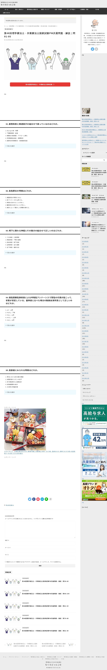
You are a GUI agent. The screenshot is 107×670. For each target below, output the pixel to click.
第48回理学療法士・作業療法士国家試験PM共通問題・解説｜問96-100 (45, 594)
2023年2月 (85, 368)
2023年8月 (85, 336)
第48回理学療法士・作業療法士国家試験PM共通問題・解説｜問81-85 (45, 631)
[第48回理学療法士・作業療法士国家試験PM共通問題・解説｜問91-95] (42, 499)
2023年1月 (85, 373)
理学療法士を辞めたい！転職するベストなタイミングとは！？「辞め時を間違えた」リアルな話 (94, 142)
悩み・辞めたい (19, 9)
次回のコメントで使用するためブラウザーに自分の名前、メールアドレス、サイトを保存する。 (34, 562)
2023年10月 (85, 325)
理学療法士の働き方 (32, 9)
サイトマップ (86, 392)
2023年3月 (85, 362)
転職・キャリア (45, 9)
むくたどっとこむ (8, 4)
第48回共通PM (10, 505)
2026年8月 (85, 241)
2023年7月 (85, 341)
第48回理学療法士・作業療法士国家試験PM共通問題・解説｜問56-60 (45, 581)
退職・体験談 (58, 9)
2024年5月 (85, 304)
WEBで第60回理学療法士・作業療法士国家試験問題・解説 (94, 131)
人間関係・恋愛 (84, 9)
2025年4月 (85, 268)
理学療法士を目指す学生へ (52, 659)
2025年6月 (85, 257)
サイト (7, 554)
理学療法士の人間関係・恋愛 (86, 657)
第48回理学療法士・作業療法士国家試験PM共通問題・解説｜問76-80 (45, 618)
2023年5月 (85, 352)
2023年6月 (85, 347)
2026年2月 (85, 246)
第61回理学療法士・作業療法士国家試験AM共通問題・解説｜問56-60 (93, 120)
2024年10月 (85, 278)
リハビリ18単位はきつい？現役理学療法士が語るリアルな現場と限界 (94, 136)
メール (8, 547)
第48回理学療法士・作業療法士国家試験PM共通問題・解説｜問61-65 (45, 606)
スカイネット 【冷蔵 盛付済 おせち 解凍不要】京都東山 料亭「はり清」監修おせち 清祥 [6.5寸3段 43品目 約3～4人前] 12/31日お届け (39, 452)
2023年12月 (85, 315)
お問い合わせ (6, 13)
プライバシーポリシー (89, 396)
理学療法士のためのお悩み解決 (53, 662)
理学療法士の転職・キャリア (54, 657)
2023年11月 (85, 320)
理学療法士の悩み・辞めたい (38, 657)
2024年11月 (85, 273)
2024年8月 (85, 289)
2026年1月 (85, 252)
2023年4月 (85, 357)
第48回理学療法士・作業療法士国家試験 (39, 84)
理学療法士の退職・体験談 (70, 657)
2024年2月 (85, 310)
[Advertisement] (40, 107)
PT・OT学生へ (71, 9)
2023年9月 (85, 331)
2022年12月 (85, 378)
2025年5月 (85, 262)
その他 (97, 9)
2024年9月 (85, 283)
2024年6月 (85, 299)
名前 (7, 540)
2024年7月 (85, 294)
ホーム (6, 9)
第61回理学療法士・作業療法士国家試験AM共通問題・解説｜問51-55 (93, 125)
